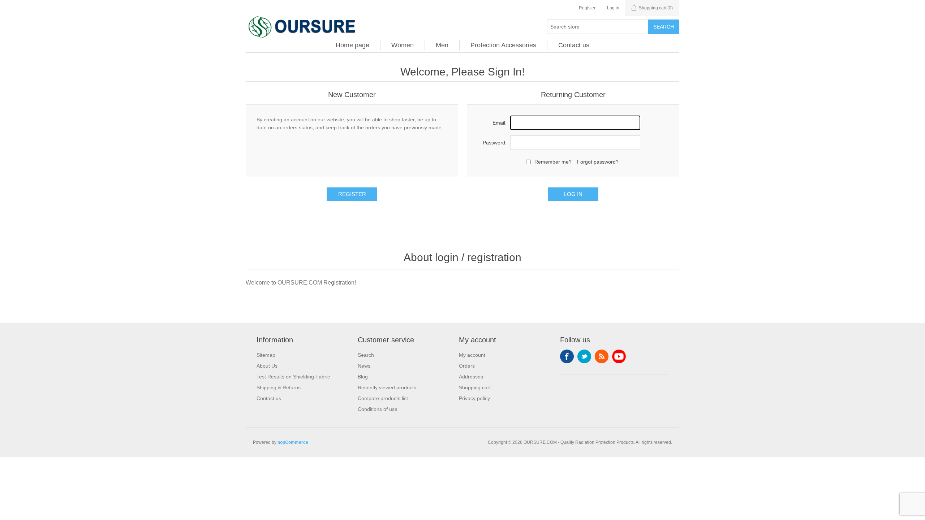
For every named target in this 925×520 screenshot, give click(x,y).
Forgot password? (598, 162)
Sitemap (266, 355)
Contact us (573, 45)
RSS (601, 356)
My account (472, 355)
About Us (267, 366)
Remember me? (553, 162)
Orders (467, 366)
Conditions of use (377, 409)
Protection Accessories (503, 45)
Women (402, 45)
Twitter (584, 356)
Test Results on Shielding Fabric (293, 377)
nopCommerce (293, 442)
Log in (613, 7)
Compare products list (383, 398)
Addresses (471, 377)
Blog (363, 377)
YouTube (619, 356)
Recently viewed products (387, 387)
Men (442, 45)
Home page (352, 45)
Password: (495, 143)
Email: (499, 123)
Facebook (567, 356)
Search (663, 27)
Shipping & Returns (279, 387)
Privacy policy (474, 398)
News (364, 366)
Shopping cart (475, 387)
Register (587, 7)
